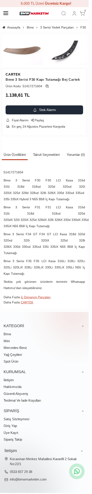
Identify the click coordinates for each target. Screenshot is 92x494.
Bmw (7, 334)
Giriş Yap (10, 426)
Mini (7, 341)
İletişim (9, 380)
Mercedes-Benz (15, 348)
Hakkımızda (12, 387)
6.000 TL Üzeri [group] (44, 3)
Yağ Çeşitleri (13, 355)
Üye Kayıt (11, 433)
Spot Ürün (11, 361)
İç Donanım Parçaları (36, 297)
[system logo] (34, 13)
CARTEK (13, 74)
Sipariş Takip (13, 439)
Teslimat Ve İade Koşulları (22, 400)
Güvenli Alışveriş (16, 394)
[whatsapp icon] (77, 471)
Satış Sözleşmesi (16, 419)
